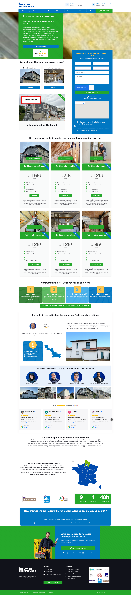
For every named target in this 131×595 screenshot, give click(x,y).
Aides (90, 10)
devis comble (65, 195)
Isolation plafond (65, 227)
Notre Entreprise (80, 10)
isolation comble (65, 158)
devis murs (96, 195)
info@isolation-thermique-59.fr (104, 3)
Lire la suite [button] (24, 422)
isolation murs (96, 158)
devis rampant (34, 264)
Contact (69, 10)
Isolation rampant (34, 227)
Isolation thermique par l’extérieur (30, 10)
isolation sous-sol (96, 227)
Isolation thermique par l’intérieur (52, 10)
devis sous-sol (96, 264)
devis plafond (65, 264)
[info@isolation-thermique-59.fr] (93, 4)
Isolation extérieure (34, 158)
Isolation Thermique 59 (24, 574)
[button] (19, 419)
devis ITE (34, 195)
